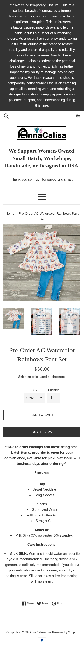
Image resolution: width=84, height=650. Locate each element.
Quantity (53, 390)
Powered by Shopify (65, 632)
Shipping (24, 376)
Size (34, 390)
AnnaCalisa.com (40, 632)
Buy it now (42, 432)
